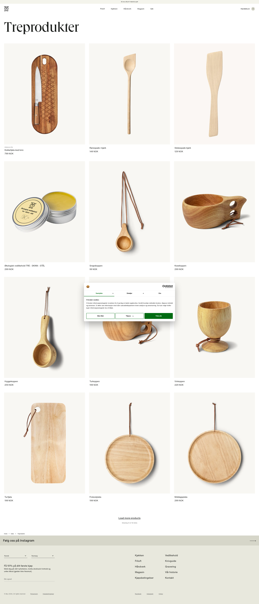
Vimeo (161, 594)
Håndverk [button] (127, 9)
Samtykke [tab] (99, 293)
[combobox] (4, 556)
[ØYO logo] (6, 9)
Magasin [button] (140, 9)
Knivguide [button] (170, 561)
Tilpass (128, 316)
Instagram (150, 594)
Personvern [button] (34, 594)
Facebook (138, 594)
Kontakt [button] (169, 577)
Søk (151, 9)
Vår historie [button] (171, 572)
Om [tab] (160, 293)
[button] (250, 9)
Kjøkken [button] (114, 9)
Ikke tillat (100, 316)
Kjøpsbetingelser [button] (144, 577)
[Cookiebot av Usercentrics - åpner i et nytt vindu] (164, 286)
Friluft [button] (102, 9)
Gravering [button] (170, 566)
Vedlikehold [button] (171, 555)
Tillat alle (159, 316)
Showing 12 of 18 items (129, 520)
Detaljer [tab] (129, 293)
